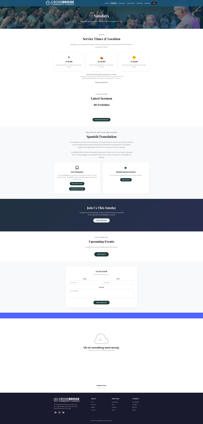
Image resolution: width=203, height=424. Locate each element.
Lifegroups (121, 3)
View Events (101, 254)
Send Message (101, 302)
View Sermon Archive (101, 119)
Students (114, 407)
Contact (93, 410)
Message (101, 287)
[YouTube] (63, 412)
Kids (113, 404)
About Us (93, 404)
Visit (92, 402)
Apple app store (77, 183)
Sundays (113, 3)
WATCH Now (126, 179)
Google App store (77, 189)
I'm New (107, 3)
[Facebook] (55, 412)
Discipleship (130, 3)
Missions (147, 3)
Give (154, 3)
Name (85, 279)
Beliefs (93, 407)
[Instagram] (59, 412)
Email (118, 279)
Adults (113, 410)
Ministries (140, 3)
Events (134, 410)
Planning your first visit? (101, 82)
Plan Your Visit (101, 220)
